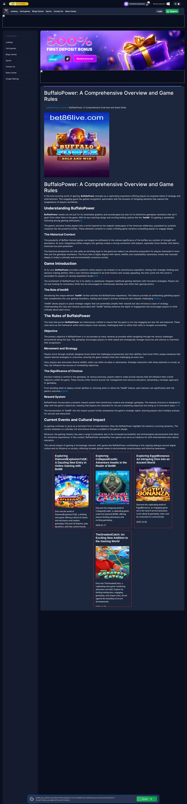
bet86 (49, 107)
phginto (64, 391)
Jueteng (14, 11)
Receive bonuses (85, 58)
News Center (70, 11)
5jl (81, 220)
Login (159, 11)
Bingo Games (38, 11)
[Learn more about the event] (93, 21)
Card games (25, 11)
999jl (96, 276)
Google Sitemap (12, 79)
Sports (49, 11)
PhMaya (157, 298)
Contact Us (58, 11)
